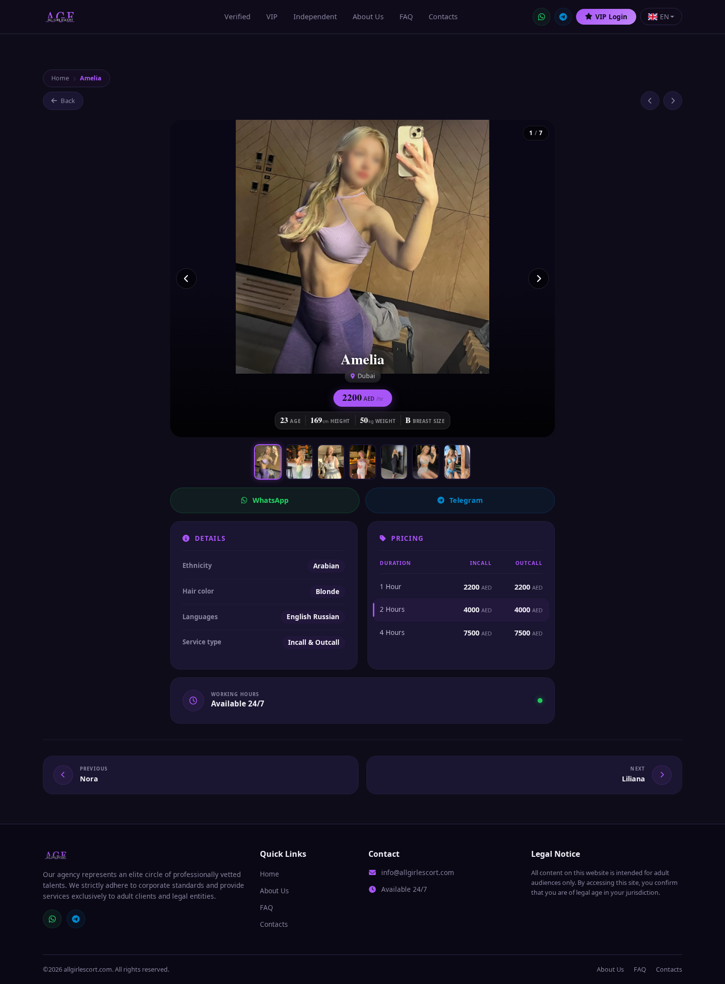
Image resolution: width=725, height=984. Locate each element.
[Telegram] (563, 17)
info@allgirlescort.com (417, 872)
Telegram (466, 500)
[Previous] (186, 278)
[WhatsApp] (541, 17)
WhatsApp (271, 500)
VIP (272, 16)
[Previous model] (650, 100)
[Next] (538, 278)
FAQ (406, 16)
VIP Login (611, 16)
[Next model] (672, 100)
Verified (237, 16)
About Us (368, 16)
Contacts (443, 16)
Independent (315, 16)
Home (60, 78)
